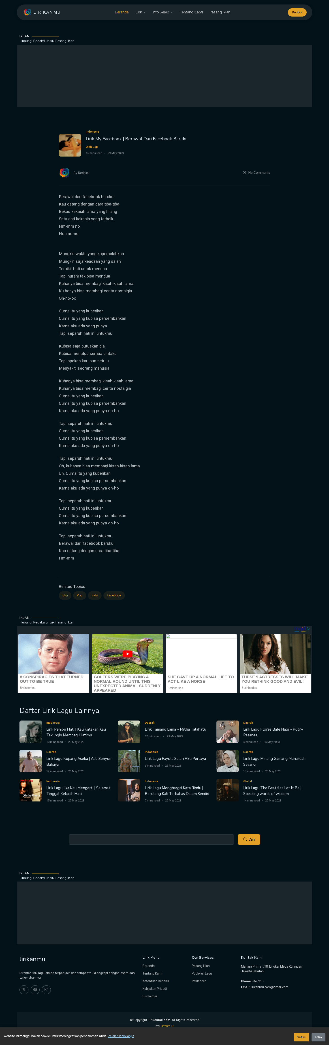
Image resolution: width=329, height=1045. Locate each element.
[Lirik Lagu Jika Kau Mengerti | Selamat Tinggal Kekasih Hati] (30, 790)
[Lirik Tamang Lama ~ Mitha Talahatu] (129, 731)
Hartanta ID (166, 1026)
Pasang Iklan (219, 12)
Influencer (199, 981)
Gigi (65, 595)
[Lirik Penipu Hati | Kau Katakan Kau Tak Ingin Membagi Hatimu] (30, 731)
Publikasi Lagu (202, 973)
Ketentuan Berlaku (156, 981)
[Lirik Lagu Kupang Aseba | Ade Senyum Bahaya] (30, 761)
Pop (80, 595)
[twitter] (23, 989)
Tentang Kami (191, 12)
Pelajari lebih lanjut (121, 1036)
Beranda (122, 12)
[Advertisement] (164, 76)
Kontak (297, 12)
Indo (95, 595)
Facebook (114, 595)
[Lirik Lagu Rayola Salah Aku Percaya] (129, 761)
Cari (252, 839)
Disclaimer (150, 996)
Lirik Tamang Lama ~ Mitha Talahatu (175, 729)
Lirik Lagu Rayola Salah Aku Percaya (175, 758)
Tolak (318, 1037)
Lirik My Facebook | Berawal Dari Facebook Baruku (137, 139)
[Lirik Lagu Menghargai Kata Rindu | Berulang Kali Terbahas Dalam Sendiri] (129, 790)
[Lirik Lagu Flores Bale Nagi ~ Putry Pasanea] (227, 731)
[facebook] (35, 989)
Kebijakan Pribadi (155, 988)
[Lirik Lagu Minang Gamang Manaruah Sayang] (227, 761)
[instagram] (46, 989)
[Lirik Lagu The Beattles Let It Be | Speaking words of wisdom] (227, 790)
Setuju (301, 1037)
